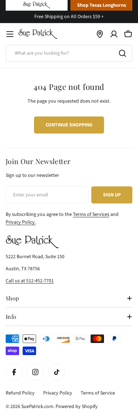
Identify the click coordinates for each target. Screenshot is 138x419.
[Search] (122, 53)
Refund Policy (20, 393)
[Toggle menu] (10, 34)
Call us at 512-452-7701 (30, 280)
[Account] (114, 34)
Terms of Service (98, 393)
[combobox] (69, 53)
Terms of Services (91, 214)
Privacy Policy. (21, 222)
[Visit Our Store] (100, 34)
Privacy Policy (57, 393)
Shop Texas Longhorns (101, 5)
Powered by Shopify (77, 406)
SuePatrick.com (37, 406)
